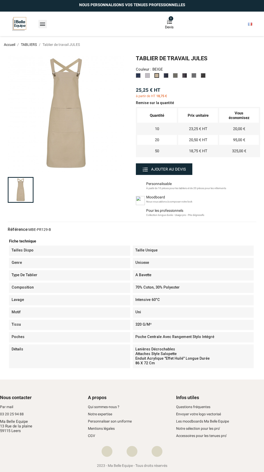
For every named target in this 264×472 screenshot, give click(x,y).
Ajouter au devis (168, 169)
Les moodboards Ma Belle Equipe (202, 421)
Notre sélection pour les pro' (198, 428)
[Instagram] (132, 451)
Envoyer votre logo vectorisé (198, 414)
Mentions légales (101, 428)
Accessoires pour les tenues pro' (201, 436)
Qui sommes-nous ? (103, 407)
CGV (91, 436)
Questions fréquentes (193, 407)
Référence (18, 229)
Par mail (6, 407)
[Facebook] (107, 451)
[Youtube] (157, 451)
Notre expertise (100, 414)
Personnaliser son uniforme (110, 421)
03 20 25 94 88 (12, 414)
